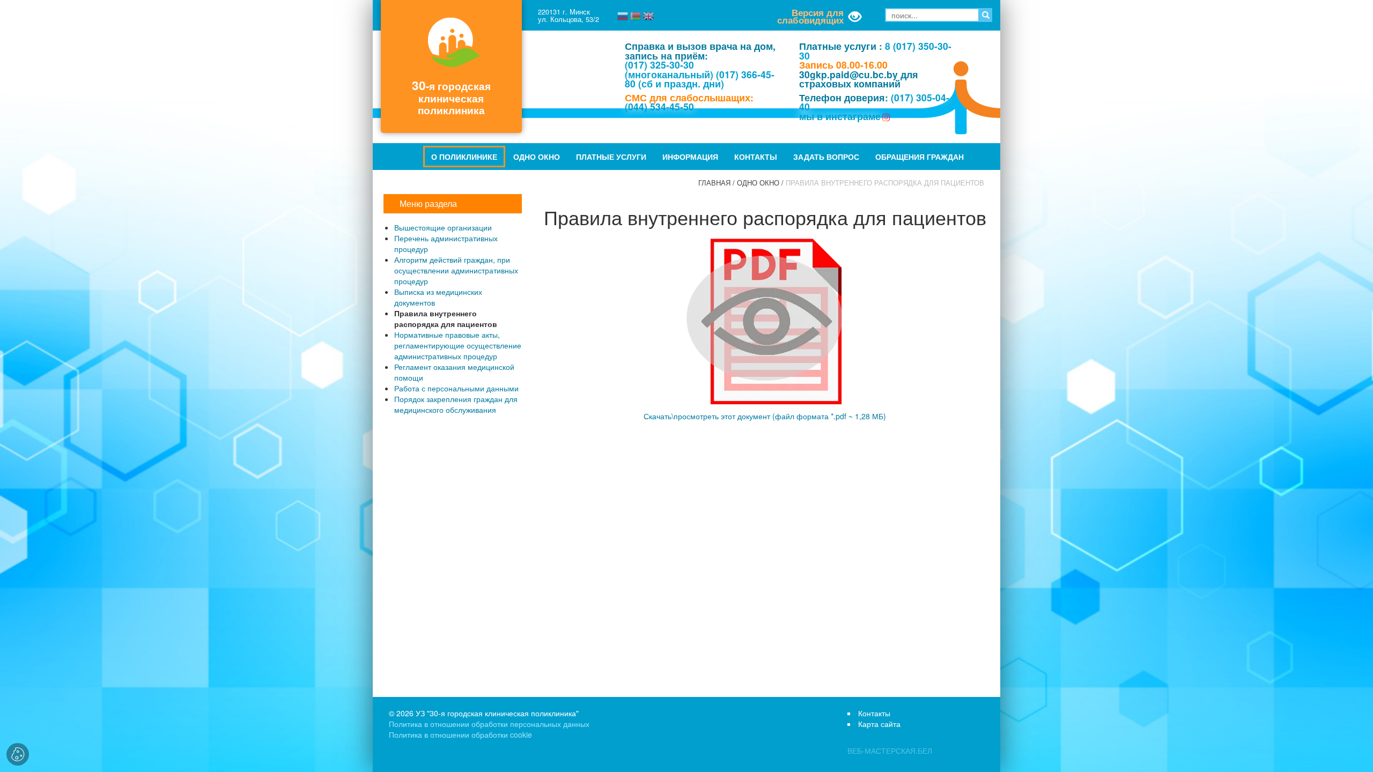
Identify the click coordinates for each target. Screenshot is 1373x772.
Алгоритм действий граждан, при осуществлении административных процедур (456, 270)
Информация (690, 156)
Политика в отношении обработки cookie (460, 734)
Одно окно (536, 156)
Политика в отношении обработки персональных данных (489, 723)
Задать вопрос (826, 156)
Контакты (755, 156)
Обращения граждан (919, 156)
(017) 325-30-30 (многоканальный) (669, 69)
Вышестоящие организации (443, 227)
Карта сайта (879, 723)
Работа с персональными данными (456, 388)
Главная (714, 183)
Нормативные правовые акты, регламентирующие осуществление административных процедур (457, 345)
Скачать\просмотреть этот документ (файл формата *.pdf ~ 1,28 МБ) (765, 416)
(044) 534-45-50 (659, 106)
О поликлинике (464, 156)
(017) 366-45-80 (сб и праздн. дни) (699, 79)
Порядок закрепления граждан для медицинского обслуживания (456, 404)
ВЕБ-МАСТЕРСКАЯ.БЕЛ (889, 750)
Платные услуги (611, 156)
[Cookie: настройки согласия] (17, 754)
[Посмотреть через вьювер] (764, 319)
